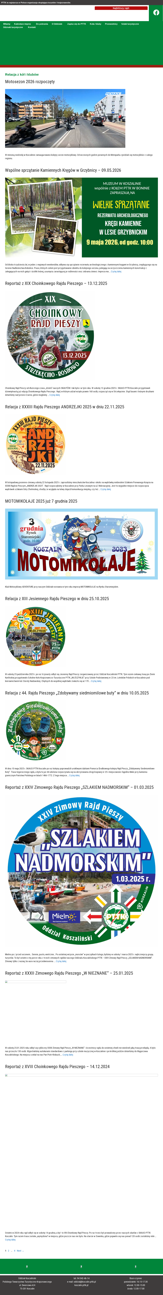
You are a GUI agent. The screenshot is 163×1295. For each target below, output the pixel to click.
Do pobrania (42, 24)
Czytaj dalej (116, 271)
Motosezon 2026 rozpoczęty (30, 81)
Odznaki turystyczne (13, 27)
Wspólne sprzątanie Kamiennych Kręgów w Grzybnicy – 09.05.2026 (63, 170)
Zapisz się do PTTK (76, 24)
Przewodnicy (111, 24)
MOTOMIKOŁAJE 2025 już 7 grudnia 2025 (41, 501)
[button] (23, 24)
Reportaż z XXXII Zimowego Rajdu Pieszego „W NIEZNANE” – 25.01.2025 (69, 973)
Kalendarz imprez (22, 24)
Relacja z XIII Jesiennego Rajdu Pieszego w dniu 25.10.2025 (57, 598)
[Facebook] (156, 12)
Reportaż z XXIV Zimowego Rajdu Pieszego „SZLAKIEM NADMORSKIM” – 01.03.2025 (79, 787)
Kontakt (32, 27)
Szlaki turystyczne (130, 24)
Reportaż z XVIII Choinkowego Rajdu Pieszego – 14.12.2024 (57, 1066)
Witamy (6, 24)
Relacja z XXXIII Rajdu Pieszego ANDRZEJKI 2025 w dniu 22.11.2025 (64, 406)
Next (20, 1250)
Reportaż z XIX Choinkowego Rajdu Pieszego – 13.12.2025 (56, 283)
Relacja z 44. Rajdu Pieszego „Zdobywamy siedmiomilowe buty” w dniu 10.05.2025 (77, 693)
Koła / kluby (95, 24)
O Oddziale (57, 24)
